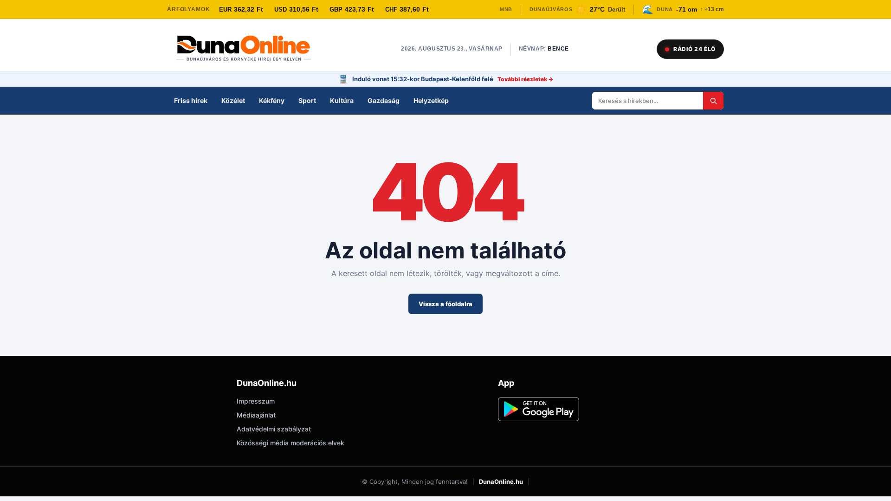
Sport (307, 100)
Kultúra (342, 100)
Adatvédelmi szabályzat (274, 429)
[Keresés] (713, 100)
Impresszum (256, 401)
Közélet (233, 100)
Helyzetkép (431, 100)
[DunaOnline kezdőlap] (248, 49)
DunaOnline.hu (501, 481)
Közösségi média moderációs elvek (290, 443)
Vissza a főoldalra (445, 304)
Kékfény (271, 100)
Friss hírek (190, 100)
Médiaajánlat (256, 415)
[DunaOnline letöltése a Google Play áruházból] (538, 409)
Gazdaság (384, 100)
